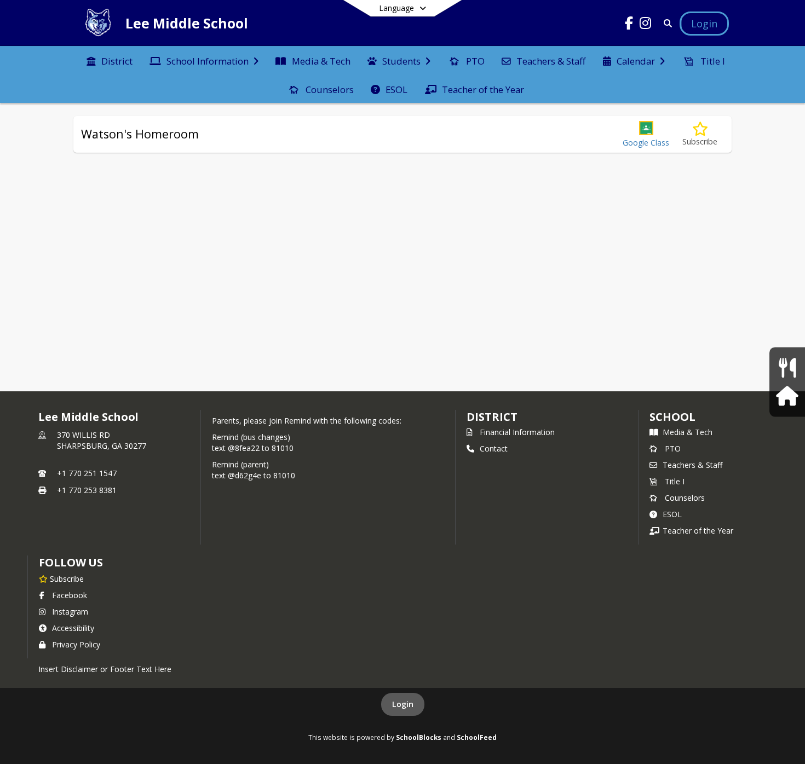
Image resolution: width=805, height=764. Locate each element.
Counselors (685, 498)
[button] (646, 134)
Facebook (69, 595)
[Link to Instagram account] (645, 25)
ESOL (672, 514)
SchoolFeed (477, 737)
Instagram (70, 611)
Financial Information (517, 432)
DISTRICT (492, 416)
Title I (675, 481)
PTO (673, 448)
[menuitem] (109, 60)
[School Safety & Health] (787, 396)
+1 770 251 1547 (87, 473)
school (672, 416)
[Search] (665, 23)
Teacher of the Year (698, 530)
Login (402, 704)
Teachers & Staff (692, 465)
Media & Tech (687, 432)
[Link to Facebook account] (629, 25)
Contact (494, 448)
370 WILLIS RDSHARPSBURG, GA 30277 (101, 440)
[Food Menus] (787, 368)
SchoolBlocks (418, 737)
